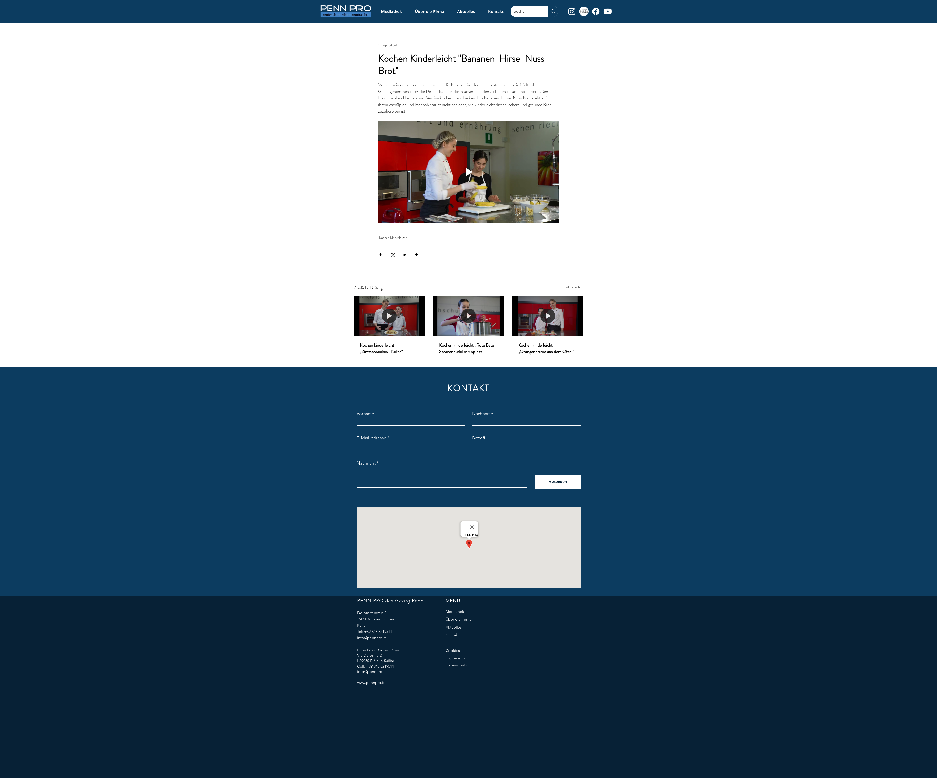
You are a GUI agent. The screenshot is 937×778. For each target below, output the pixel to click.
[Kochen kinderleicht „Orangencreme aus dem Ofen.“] (547, 316)
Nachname (482, 413)
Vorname (365, 413)
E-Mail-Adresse (371, 438)
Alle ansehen (574, 287)
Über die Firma (458, 619)
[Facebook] (596, 11)
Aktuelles (454, 627)
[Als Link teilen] (416, 254)
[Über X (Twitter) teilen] (392, 254)
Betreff (478, 438)
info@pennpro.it (371, 637)
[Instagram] (572, 11)
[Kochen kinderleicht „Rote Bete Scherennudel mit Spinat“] (468, 316)
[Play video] (468, 172)
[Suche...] (553, 11)
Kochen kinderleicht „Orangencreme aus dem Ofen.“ (546, 348)
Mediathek (455, 611)
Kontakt (452, 635)
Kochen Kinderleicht (393, 237)
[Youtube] (607, 11)
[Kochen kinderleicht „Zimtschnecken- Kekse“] (389, 316)
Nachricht (366, 463)
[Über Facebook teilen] (380, 254)
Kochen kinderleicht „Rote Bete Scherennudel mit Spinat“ (466, 348)
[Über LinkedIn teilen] (404, 254)
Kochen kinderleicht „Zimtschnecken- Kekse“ (381, 348)
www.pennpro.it (370, 682)
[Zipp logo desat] (584, 11)
